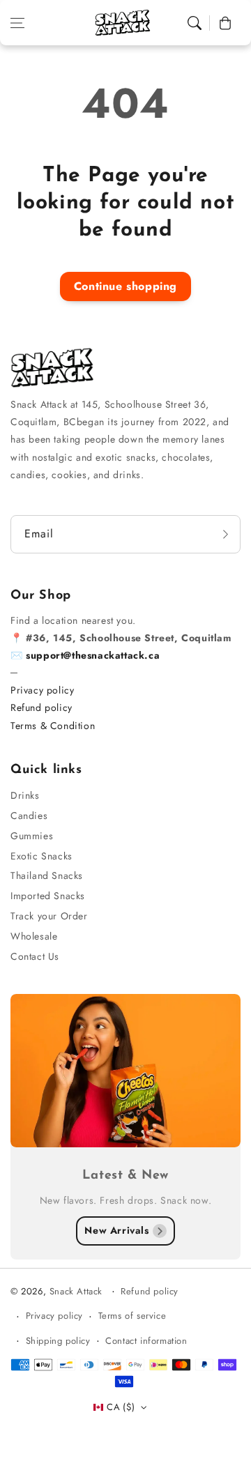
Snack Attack (78, 1291)
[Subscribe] (225, 534)
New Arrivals (116, 1230)
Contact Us (34, 956)
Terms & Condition (52, 726)
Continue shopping (125, 286)
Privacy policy (42, 690)
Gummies (31, 836)
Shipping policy (58, 1340)
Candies (28, 815)
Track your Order (49, 916)
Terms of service (132, 1315)
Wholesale (33, 936)
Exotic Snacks (41, 856)
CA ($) (121, 1407)
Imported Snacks (47, 896)
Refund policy (41, 707)
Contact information (146, 1340)
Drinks (25, 795)
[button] (17, 23)
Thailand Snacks (46, 875)
